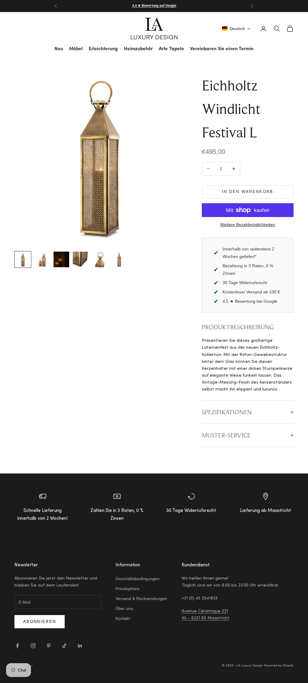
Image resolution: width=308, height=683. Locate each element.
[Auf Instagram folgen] (33, 646)
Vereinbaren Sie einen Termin (222, 49)
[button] (236, 28)
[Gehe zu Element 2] (42, 259)
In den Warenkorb (247, 191)
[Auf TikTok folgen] (64, 646)
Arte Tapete (171, 49)
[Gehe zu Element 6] (119, 259)
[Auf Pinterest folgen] (49, 646)
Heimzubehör (138, 49)
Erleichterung (103, 49)
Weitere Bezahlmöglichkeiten (247, 224)
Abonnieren (39, 621)
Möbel (76, 49)
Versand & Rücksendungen (141, 598)
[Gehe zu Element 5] (99, 259)
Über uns (124, 608)
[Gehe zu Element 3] (61, 259)
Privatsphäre (128, 588)
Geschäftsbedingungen (138, 578)
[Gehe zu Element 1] (22, 259)
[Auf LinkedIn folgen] (80, 646)
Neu (58, 49)
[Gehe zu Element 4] (80, 259)
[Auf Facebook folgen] (17, 646)
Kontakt (123, 618)
